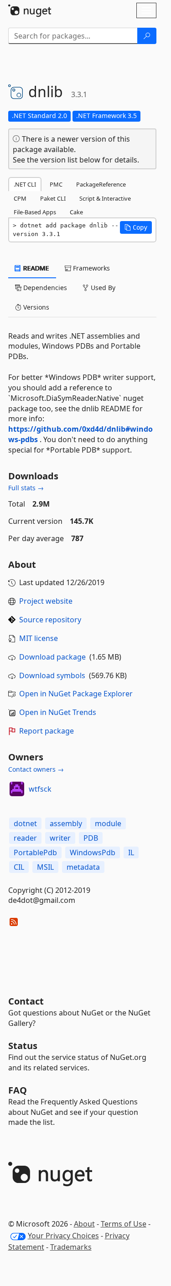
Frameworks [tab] (90, 268)
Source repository (50, 620)
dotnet (25, 823)
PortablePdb (35, 852)
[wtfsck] (17, 789)
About (84, 1224)
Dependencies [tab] (44, 287)
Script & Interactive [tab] (105, 198)
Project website (46, 601)
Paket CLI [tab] (53, 198)
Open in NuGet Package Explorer (76, 694)
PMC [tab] (56, 184)
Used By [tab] (102, 287)
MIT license (38, 638)
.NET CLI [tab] (25, 184)
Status (22, 1046)
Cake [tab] (76, 212)
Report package (46, 731)
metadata (83, 867)
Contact (26, 1001)
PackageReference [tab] (101, 184)
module (108, 823)
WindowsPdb (92, 852)
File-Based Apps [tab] (35, 212)
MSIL (45, 867)
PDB (90, 838)
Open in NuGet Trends (57, 712)
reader (25, 838)
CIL (19, 867)
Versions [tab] (35, 307)
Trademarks (71, 1247)
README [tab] (35, 268)
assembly (66, 823)
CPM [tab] (20, 198)
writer (60, 838)
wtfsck (40, 789)
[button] (136, 227)
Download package (52, 657)
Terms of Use (123, 1224)
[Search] (146, 36)
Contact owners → (36, 769)
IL (131, 852)
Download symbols (52, 675)
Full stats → (26, 487)
